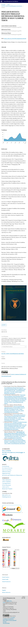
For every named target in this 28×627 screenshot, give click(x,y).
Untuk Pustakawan (6, 581)
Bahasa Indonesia (6, 592)
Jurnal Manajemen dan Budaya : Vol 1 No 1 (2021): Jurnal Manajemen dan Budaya (14, 392)
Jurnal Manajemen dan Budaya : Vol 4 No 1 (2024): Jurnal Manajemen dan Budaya (14, 428)
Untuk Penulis (5, 579)
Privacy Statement (6, 485)
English (4, 590)
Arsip (8, 4)
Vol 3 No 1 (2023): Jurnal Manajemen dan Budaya (11, 6)
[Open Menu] (1, 1)
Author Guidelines (6, 481)
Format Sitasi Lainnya (7, 346)
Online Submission (6, 479)
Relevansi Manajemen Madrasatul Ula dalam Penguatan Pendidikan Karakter (14, 441)
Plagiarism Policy (6, 473)
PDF (4, 325)
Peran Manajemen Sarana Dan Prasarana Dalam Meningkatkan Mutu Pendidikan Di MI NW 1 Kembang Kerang (14, 389)
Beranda (3, 4)
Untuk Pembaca (5, 577)
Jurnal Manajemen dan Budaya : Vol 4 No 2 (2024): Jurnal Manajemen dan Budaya (14, 419)
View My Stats (6, 623)
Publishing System (6, 497)
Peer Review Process (7, 468)
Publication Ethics (6, 471)
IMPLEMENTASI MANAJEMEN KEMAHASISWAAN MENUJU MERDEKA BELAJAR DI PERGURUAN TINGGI (15, 433)
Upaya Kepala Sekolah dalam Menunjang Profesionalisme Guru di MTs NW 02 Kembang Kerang (14, 408)
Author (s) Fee (5, 487)
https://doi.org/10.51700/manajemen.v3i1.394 (15, 38)
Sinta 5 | (4, 450)
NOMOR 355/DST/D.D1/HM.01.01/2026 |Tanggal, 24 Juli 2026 (13, 452)
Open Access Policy (6, 470)
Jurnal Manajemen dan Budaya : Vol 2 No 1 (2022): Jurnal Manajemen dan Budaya (15, 402)
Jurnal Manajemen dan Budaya (11, 1)
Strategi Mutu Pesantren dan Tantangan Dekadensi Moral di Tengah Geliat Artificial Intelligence (14, 416)
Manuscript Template (7, 488)
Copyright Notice (6, 483)
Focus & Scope (5, 466)
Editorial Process (6, 495)
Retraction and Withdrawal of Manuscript (12, 475)
